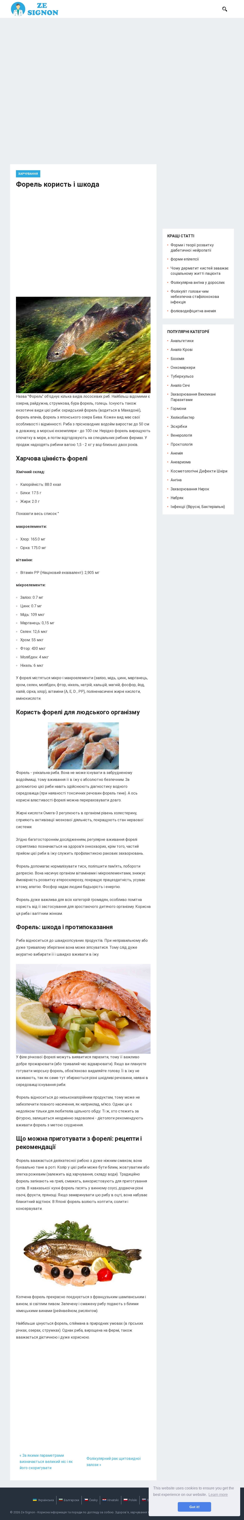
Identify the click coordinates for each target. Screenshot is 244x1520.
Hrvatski (113, 1500)
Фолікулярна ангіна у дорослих (198, 282)
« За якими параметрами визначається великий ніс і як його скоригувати (46, 1461)
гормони (178, 408)
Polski (133, 1500)
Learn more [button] (218, 1495)
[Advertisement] (122, 53)
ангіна (176, 480)
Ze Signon (28, 1512)
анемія (177, 453)
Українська (46, 1500)
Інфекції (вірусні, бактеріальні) (198, 506)
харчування (28, 173)
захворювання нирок (190, 489)
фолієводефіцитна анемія (193, 311)
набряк (177, 498)
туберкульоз (182, 376)
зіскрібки (179, 426)
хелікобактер (182, 417)
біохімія (177, 358)
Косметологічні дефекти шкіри (199, 471)
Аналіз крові (182, 349)
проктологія (182, 444)
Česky (93, 1500)
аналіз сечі (180, 385)
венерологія (181, 435)
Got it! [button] (194, 1507)
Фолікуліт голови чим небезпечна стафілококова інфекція (195, 296)
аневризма (181, 462)
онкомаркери (183, 367)
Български (71, 1500)
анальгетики (182, 341)
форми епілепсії (185, 259)
